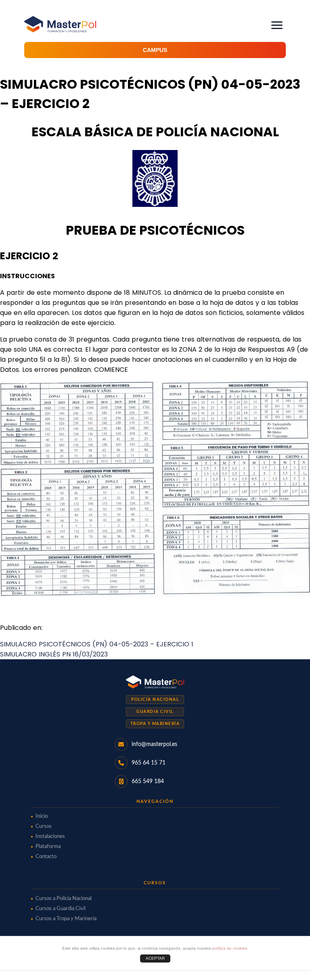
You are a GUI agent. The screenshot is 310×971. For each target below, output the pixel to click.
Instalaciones (50, 836)
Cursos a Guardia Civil (61, 908)
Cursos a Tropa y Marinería (66, 918)
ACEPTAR (155, 958)
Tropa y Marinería (155, 724)
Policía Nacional (155, 700)
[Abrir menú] (277, 25)
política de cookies (229, 948)
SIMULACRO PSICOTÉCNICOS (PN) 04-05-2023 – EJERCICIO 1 (96, 644)
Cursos (44, 826)
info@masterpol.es (154, 744)
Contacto (46, 856)
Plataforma (48, 846)
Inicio (42, 816)
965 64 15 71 (148, 763)
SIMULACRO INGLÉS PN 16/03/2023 (54, 654)
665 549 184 (148, 781)
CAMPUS (155, 50)
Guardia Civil (155, 712)
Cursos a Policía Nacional (64, 898)
